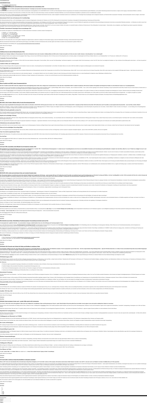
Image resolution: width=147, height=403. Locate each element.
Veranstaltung (43, 305)
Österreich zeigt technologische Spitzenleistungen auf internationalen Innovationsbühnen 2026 (22, 6)
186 (3, 391)
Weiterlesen (2, 47)
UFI (25, 363)
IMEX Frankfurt (7, 94)
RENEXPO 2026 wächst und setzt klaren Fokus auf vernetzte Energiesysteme (18, 173)
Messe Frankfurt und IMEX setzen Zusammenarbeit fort (13, 83)
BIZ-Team (40, 106)
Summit (5, 163)
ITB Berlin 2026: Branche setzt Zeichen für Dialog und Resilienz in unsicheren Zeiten (20, 246)
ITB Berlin (12, 254)
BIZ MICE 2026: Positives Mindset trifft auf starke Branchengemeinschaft (17, 102)
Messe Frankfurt (10, 90)
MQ (14, 75)
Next (3, 392)
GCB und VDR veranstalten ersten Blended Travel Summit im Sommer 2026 (18, 146)
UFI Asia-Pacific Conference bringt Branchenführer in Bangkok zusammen (17, 359)
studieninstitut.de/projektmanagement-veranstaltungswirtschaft (28, 237)
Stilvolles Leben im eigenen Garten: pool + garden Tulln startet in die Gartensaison (19, 301)
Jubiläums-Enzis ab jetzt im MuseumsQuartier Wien (12, 51)
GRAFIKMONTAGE (5, 2)
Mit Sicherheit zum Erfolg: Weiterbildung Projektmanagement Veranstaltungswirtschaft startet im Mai (24, 220)
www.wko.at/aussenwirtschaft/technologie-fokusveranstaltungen (28, 43)
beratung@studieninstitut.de (29, 238)
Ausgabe (6, 138)
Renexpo (9, 178)
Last (3, 393)
